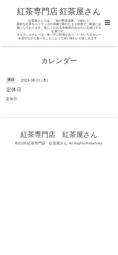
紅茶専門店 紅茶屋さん (59, 12)
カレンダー (59, 61)
